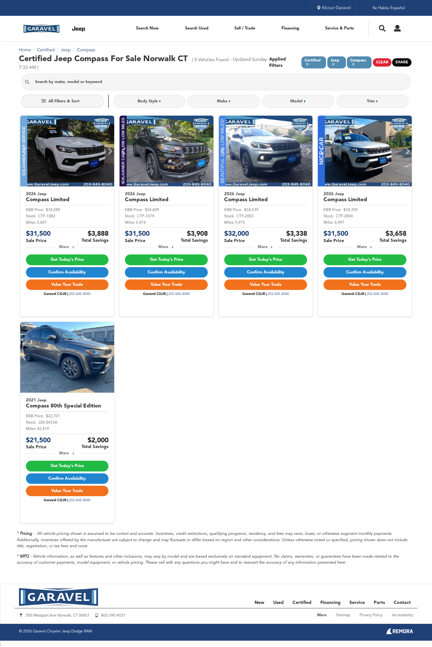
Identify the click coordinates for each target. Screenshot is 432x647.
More (64, 247)
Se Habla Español (389, 8)
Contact (402, 602)
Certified (302, 602)
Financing (290, 28)
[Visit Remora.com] (399, 633)
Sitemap (343, 615)
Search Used (196, 28)
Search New (147, 28)
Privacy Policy (371, 615)
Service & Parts (339, 28)
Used (278, 602)
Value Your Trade (67, 285)
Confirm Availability (67, 272)
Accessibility (402, 615)
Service (357, 602)
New (259, 602)
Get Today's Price (67, 260)
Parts (379, 602)
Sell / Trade (244, 28)
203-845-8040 (79, 294)
